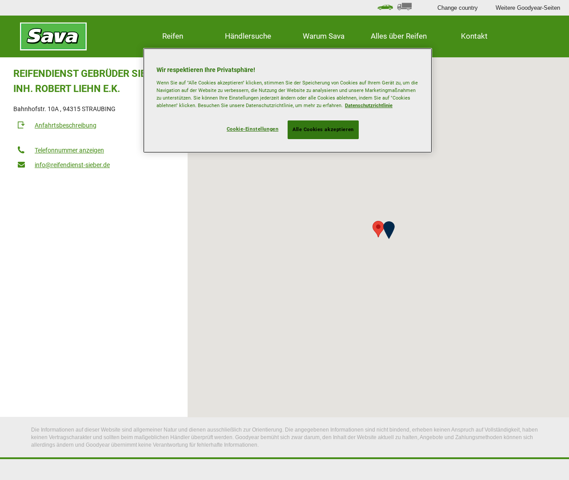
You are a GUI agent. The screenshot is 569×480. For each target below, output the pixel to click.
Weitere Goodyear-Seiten (528, 7)
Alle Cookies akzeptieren (323, 129)
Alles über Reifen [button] (399, 36)
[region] (287, 100)
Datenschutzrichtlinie (369, 105)
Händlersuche (248, 36)
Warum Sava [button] (324, 36)
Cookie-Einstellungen (252, 129)
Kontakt (474, 36)
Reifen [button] (172, 36)
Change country (457, 7)
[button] (389, 230)
